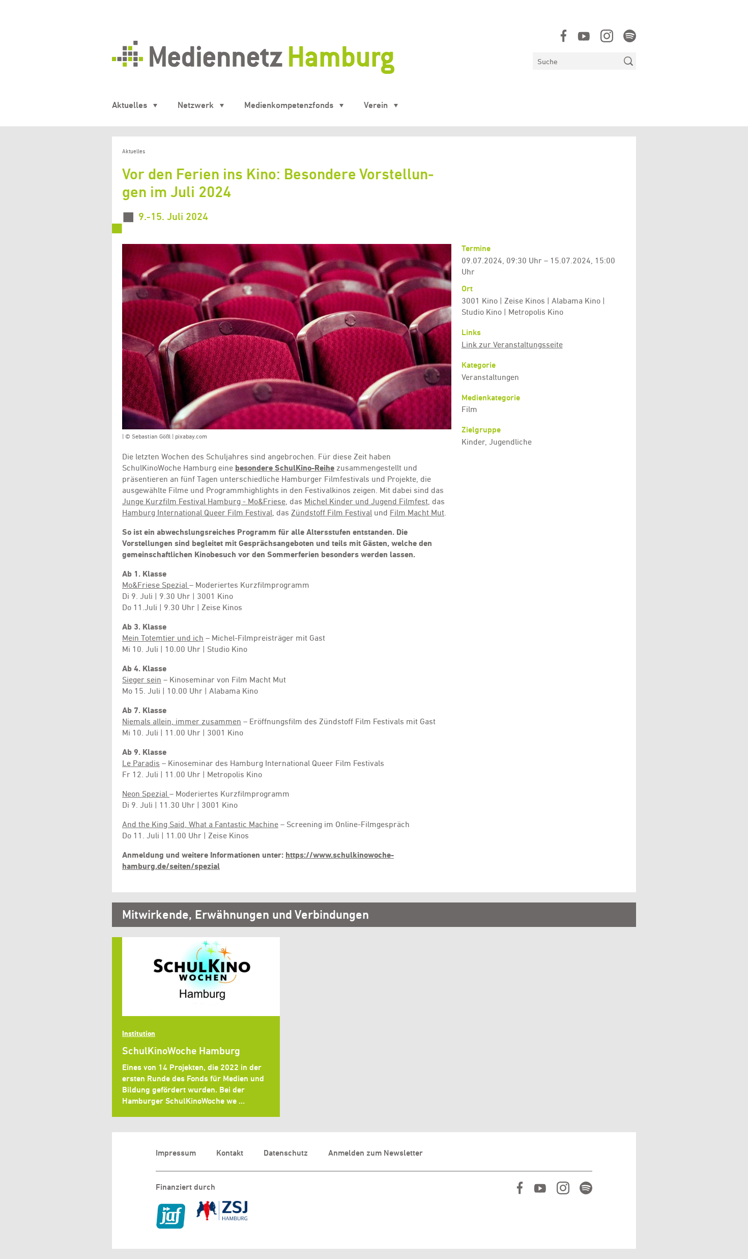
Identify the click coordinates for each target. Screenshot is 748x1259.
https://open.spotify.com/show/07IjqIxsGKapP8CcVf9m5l (629, 36)
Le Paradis (141, 763)
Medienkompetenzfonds (288, 105)
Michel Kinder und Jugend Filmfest (366, 501)
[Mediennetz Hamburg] (317, 57)
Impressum (176, 1153)
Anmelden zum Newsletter (375, 1153)
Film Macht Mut (417, 512)
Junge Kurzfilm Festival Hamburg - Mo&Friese (203, 501)
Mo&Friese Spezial (154, 585)
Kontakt (229, 1153)
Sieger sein (141, 680)
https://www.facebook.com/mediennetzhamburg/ (563, 36)
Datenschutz (286, 1153)
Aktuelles (129, 105)
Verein (376, 105)
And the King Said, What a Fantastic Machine (200, 824)
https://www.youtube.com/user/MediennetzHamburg (584, 36)
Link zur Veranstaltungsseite (512, 344)
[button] (286, 336)
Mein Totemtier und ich (163, 638)
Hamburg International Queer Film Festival (197, 512)
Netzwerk (196, 105)
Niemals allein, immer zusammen (181, 721)
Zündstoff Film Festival (331, 512)
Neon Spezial (145, 794)
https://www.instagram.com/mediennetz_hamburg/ (606, 36)
